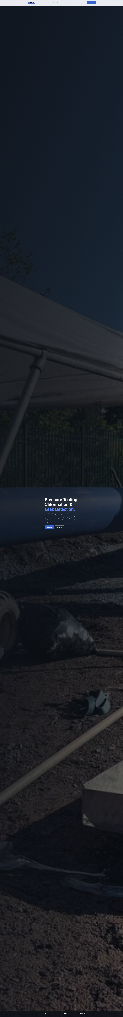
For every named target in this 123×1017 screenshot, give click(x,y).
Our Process (64, 2)
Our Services (59, 527)
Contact (70, 2)
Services (53, 2)
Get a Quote (49, 527)
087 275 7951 (91, 2)
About (58, 2)
